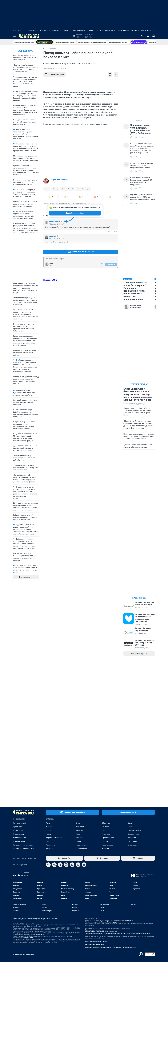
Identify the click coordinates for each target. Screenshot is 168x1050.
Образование (81, 849)
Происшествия (108, 838)
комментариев (56, 74)
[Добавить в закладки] (110, 74)
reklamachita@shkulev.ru (125, 920)
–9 (115, 246)
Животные (50, 845)
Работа (105, 841)
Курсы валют (110, 30)
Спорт (130, 827)
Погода (67, 30)
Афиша (90, 30)
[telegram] (48, 864)
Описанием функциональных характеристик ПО (101, 931)
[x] (78, 864)
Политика (106, 834)
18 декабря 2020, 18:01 (50, 68)
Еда (47, 841)
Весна (48, 830)
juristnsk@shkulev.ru (65, 936)
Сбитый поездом (83, 189)
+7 (109, 231)
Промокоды (45, 30)
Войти (51, 265)
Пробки (153, 30)
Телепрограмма (79, 30)
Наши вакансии (19, 838)
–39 (115, 231)
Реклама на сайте (20, 823)
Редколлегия (123, 30)
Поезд (55, 189)
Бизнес (49, 827)
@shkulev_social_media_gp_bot (108, 922)
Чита (47, 189)
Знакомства (57, 30)
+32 (109, 246)
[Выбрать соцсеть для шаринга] (116, 74)
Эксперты (135, 30)
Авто (48, 823)
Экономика (132, 841)
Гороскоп (99, 30)
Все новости (18, 30)
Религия (105, 849)
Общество (106, 823)
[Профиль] (153, 36)
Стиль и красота (134, 830)
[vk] (54, 864)
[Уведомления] (148, 36)
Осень (104, 830)
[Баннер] (44, 42)
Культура (79, 830)
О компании (18, 830)
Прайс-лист (17, 827)
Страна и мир (133, 834)
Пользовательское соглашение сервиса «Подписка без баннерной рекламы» (110, 947)
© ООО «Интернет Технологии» (23, 954)
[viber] (66, 864)
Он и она (105, 827)
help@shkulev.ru (28, 937)
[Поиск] (142, 36)
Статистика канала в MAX (23, 849)
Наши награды (19, 834)
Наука (78, 841)
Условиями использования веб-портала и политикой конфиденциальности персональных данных (117, 933)
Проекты (145, 30)
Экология (132, 838)
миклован (52, 236)
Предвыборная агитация (23, 845)
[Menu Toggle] (14, 36)
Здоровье (50, 849)
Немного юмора (54, 221)
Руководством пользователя (94, 930)
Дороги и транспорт (54, 838)
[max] (72, 864)
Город (48, 834)
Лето (78, 834)
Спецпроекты (133, 845)
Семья (130, 823)
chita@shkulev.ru (38, 934)
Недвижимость (32, 30)
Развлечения (107, 845)
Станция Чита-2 (67, 189)
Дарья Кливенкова (59, 179)
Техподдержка (19, 841)
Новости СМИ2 (50, 280)
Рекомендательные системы (94, 944)
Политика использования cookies (96, 941)
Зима (78, 823)
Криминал (80, 827)
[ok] (60, 864)
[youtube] (84, 864)
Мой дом (79, 838)
